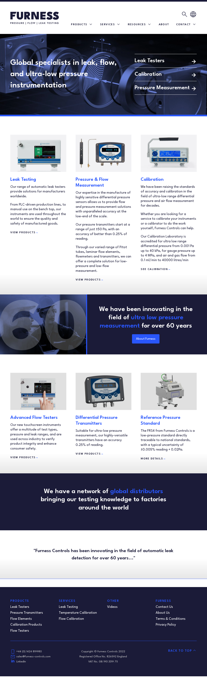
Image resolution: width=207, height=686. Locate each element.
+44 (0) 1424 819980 (29, 651)
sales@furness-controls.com (33, 656)
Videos (112, 607)
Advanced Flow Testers (34, 417)
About (164, 24)
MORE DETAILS (153, 458)
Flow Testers (19, 630)
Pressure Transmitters (26, 613)
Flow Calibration (71, 619)
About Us (163, 613)
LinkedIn (21, 661)
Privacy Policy (166, 624)
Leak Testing (23, 179)
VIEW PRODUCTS (24, 232)
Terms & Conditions (170, 619)
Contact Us (164, 607)
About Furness (145, 338)
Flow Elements (21, 619)
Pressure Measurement (162, 87)
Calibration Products (26, 624)
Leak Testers (150, 60)
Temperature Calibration (78, 613)
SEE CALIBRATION (156, 269)
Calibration (148, 74)
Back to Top (180, 650)
